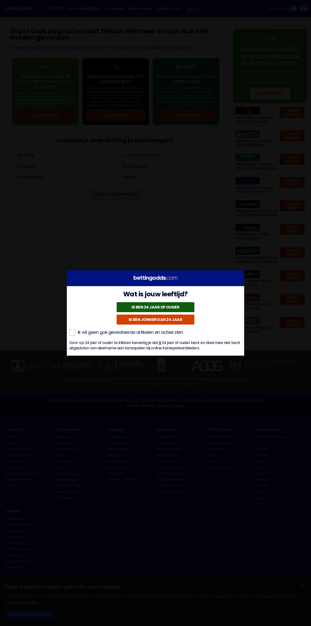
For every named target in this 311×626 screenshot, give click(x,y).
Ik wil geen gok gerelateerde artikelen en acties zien (130, 332)
